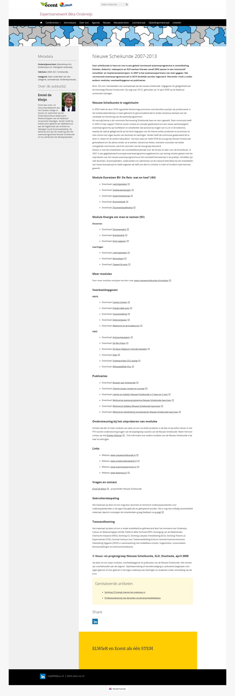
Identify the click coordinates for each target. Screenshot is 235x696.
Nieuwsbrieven (121, 22)
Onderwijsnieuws (68, 79)
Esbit (115, 354)
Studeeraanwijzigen (122, 190)
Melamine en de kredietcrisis (126, 325)
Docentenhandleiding (123, 207)
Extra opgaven (119, 241)
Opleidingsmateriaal (159, 22)
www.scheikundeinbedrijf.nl (123, 461)
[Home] (41, 22)
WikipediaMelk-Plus (122, 366)
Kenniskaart (118, 258)
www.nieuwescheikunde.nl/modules (151, 280)
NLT (54, 72)
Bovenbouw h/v (64, 64)
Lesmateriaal (138, 22)
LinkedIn (177, 22)
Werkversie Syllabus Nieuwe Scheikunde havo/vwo (136, 406)
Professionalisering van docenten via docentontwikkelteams (133, 598)
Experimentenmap (121, 195)
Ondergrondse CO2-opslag (125, 360)
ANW (49, 72)
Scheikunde (62, 72)
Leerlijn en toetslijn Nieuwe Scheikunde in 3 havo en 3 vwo (140, 394)
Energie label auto (121, 308)
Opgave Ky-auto (120, 264)
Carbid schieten (120, 302)
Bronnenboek (119, 201)
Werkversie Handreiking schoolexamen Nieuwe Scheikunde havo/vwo (145, 412)
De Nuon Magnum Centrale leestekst (130, 349)
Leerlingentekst (120, 184)
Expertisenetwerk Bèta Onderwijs (66, 14)
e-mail (158, 512)
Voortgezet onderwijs (62, 67)
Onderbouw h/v (45, 67)
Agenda (96, 22)
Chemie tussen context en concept (129, 388)
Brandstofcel (118, 235)
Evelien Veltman (114, 435)
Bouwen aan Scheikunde (124, 382)
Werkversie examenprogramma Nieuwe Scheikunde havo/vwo (142, 400)
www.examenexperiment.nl (123, 466)
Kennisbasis (70, 22)
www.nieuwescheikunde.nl (123, 455)
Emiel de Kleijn (99, 488)
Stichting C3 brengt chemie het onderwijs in (125, 592)
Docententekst (119, 229)
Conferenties (52, 22)
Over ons (84, 22)
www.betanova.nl (118, 472)
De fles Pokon (119, 343)
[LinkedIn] (95, 621)
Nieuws (106, 22)
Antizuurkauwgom (121, 337)
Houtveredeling (120, 314)
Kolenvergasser (120, 319)
